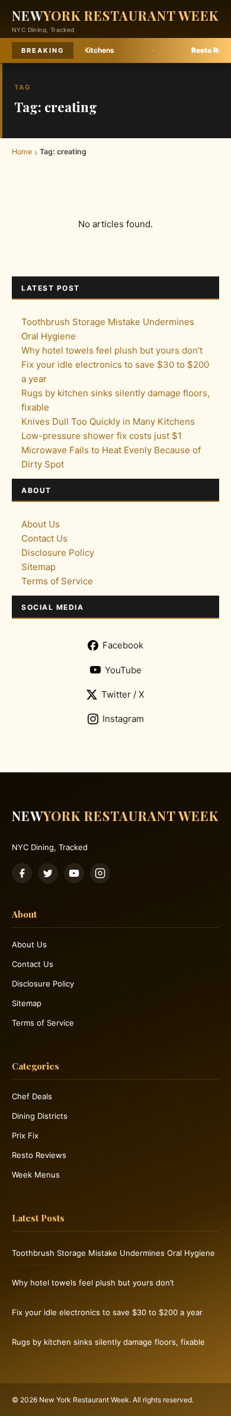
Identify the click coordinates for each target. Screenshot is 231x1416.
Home (22, 151)
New (115, 15)
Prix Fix (25, 1135)
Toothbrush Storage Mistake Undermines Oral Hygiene (113, 1253)
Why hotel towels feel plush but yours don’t (112, 350)
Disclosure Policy (57, 552)
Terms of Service (57, 581)
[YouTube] (74, 873)
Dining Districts (40, 1116)
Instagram (123, 718)
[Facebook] (22, 873)
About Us (40, 524)
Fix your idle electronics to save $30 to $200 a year (107, 1312)
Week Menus (36, 1174)
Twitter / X (123, 694)
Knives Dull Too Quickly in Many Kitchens (108, 421)
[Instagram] (100, 873)
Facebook (122, 645)
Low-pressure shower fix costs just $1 (101, 435)
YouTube (123, 670)
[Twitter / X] (48, 873)
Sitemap (38, 566)
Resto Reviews (39, 1155)
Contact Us (44, 538)
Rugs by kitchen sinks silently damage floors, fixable (108, 1342)
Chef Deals (32, 1096)
